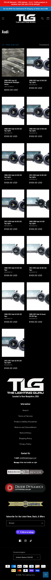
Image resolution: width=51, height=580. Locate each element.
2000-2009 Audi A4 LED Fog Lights (37, 222)
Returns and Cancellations (25, 427)
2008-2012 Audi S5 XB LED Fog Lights (38, 81)
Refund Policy (25, 433)
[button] (3, 18)
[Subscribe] (42, 523)
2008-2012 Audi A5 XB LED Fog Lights (13, 130)
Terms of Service (25, 416)
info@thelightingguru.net (28, 458)
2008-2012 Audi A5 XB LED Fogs (13, 315)
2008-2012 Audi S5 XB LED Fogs (13, 269)
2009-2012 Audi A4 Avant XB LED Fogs (37, 315)
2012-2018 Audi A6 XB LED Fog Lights (13, 222)
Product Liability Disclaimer (25, 422)
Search (26, 410)
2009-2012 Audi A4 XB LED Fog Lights (13, 176)
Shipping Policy (25, 438)
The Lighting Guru (28, 575)
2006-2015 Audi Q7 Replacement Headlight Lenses (11, 82)
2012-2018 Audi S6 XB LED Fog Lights (37, 176)
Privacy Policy (25, 444)
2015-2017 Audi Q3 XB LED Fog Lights (13, 362)
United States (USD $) (24, 557)
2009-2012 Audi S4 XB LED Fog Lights (38, 130)
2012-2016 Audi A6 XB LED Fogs (37, 269)
